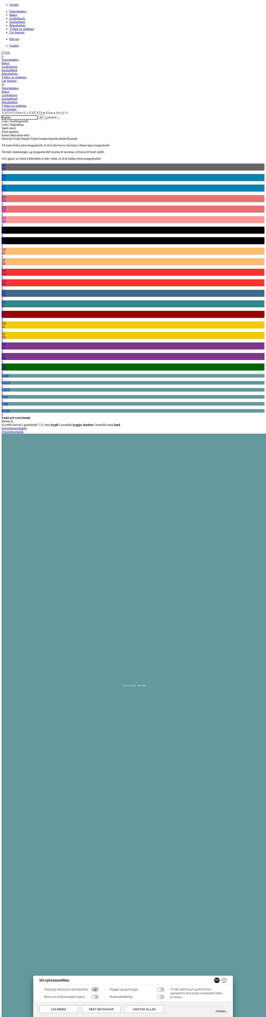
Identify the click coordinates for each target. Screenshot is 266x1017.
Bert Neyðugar (101, 1009)
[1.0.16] (221, 1011)
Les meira (58, 1009)
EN (224, 980)
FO (216, 980)
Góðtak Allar (144, 1009)
